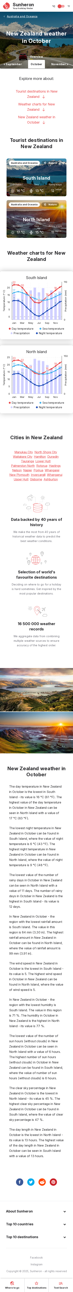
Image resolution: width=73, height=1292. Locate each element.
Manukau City (23, 452)
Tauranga (27, 461)
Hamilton (40, 457)
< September (13, 64)
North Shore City (45, 452)
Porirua (38, 470)
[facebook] (19, 1182)
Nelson (17, 470)
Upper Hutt (21, 479)
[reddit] (42, 1182)
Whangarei (52, 470)
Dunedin (53, 457)
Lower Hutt (43, 461)
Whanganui (54, 475)
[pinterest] (53, 1182)
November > (59, 64)
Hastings (55, 466)
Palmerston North (23, 466)
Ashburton (51, 479)
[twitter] (31, 1182)
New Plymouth (19, 475)
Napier (27, 470)
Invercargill (38, 475)
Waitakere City (22, 457)
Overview (36, 56)
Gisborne (36, 479)
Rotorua (41, 466)
